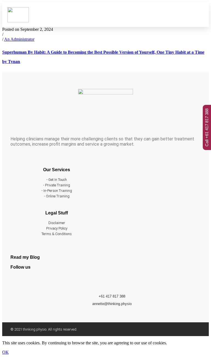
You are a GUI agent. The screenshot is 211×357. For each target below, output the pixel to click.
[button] (150, 14)
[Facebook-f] (17, 282)
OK (5, 352)
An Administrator (19, 39)
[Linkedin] (32, 282)
